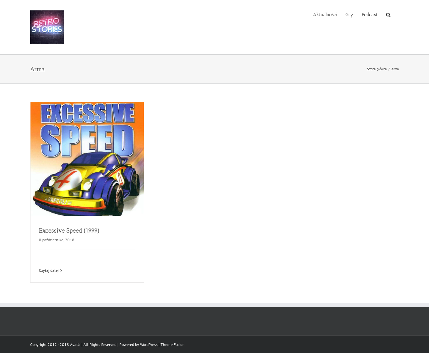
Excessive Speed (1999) (69, 230)
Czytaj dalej (49, 270)
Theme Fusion (173, 344)
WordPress (149, 344)
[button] (388, 14)
